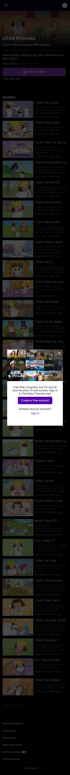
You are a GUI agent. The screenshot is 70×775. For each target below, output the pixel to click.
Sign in (35, 413)
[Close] (59, 353)
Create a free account (35, 400)
